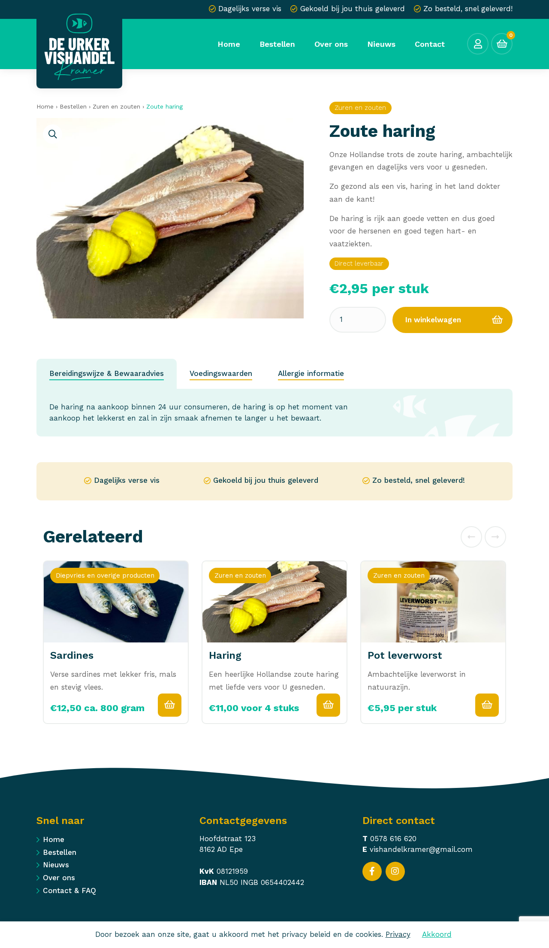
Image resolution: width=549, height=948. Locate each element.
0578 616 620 (393, 838)
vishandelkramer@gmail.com (421, 849)
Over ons (59, 877)
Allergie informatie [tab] (311, 373)
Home (45, 106)
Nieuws (56, 864)
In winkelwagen (433, 319)
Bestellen (73, 106)
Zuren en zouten (116, 106)
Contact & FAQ (69, 890)
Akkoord (437, 934)
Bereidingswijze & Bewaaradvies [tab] (106, 373)
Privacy (398, 934)
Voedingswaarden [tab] (221, 373)
